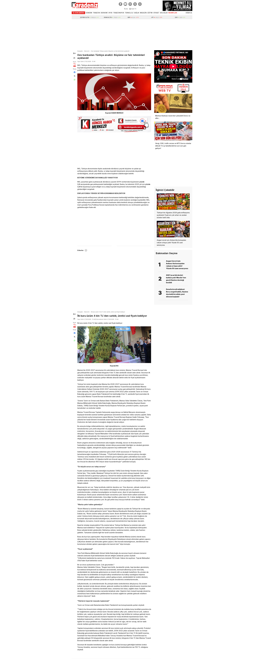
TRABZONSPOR (118, 13)
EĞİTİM (150, 13)
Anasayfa (80, 51)
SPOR (110, 13)
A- (74, 58)
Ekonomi (86, 51)
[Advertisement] (132, 34)
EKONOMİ (104, 13)
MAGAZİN (143, 13)
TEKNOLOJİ (129, 13)
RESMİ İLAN (172, 13)
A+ (74, 53)
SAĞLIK (136, 13)
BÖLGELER (164, 13)
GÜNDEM (89, 13)
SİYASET (156, 13)
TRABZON (96, 13)
